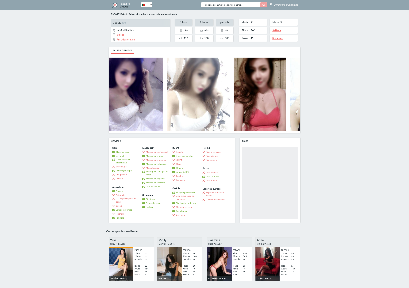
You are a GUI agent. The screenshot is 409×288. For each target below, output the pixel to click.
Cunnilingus (181, 211)
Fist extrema (211, 160)
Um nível (120, 156)
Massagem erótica (154, 156)
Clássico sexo (122, 152)
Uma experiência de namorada (185, 197)
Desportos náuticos (215, 199)
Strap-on (180, 168)
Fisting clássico (213, 152)
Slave (178, 164)
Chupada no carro (184, 207)
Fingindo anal (212, 156)
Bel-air (132, 14)
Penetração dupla (124, 171)
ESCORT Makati (119, 14)
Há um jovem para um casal (126, 200)
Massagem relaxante (155, 182)
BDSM (179, 160)
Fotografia (121, 195)
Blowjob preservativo (186, 192)
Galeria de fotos (122, 50)
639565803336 (125, 30)
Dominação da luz (184, 156)
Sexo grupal (121, 167)
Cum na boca (212, 172)
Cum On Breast (213, 176)
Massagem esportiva (156, 179)
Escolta (119, 191)
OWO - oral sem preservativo (123, 161)
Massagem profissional (157, 152)
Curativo (180, 176)
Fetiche (119, 179)
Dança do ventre (153, 203)
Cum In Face (211, 180)
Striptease (150, 199)
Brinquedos (121, 175)
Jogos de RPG (182, 172)
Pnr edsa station (145, 14)
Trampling (180, 180)
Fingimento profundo (186, 203)
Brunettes (277, 38)
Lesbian (149, 207)
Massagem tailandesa (156, 164)
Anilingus (180, 215)
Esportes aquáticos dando (215, 194)
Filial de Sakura (153, 186)
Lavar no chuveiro (124, 210)
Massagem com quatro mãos (157, 173)
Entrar (286, 5)
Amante (179, 152)
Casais (119, 206)
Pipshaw (120, 214)
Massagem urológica (156, 160)
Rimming (120, 218)
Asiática (276, 30)
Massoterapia (152, 168)
